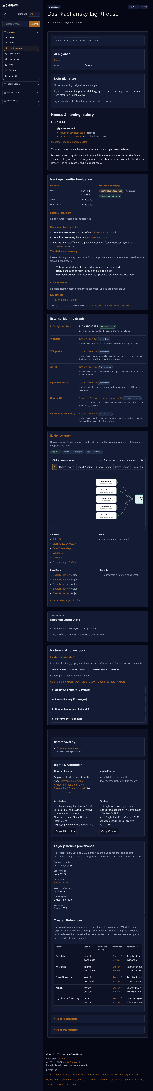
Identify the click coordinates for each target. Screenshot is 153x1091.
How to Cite (52, 1079)
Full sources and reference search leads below (109, 305)
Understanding (62, 1074)
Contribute (65, 1079)
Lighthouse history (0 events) (72, 689)
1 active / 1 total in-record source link (100, 398)
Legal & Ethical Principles (100, 1074)
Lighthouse (133, 7)
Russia (144, 7)
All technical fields (67, 1029)
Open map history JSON (111, 681)
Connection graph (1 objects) (72, 708)
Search (35, 23)
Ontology (59, 1084)
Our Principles (79, 1074)
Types (49, 1084)
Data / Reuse (116, 1079)
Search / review (88, 338)
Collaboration (79, 1079)
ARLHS (57, 539)
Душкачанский (101, 232)
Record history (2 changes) (71, 699)
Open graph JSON (85, 681)
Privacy (119, 1074)
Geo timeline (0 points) (68, 718)
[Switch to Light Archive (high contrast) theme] (4, 14)
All (55, 467)
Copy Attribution (65, 831)
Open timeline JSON (61, 681)
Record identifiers (67, 1018)
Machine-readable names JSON (69, 141)
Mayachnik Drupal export (72, 132)
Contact (93, 1079)
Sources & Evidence (134, 1079)
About (49, 1074)
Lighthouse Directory (65, 543)
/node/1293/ (61, 882)
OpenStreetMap (62, 548)
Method (103, 1079)
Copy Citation (109, 831)
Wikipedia (58, 557)
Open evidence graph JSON (66, 600)
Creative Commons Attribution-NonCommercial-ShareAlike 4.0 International (70, 784)
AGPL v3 (60, 1058)
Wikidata (58, 552)
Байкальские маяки (68, 748)
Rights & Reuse (62, 791)
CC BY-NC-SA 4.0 (72, 1061)
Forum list (71, 1084)
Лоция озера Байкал (70, 136)
